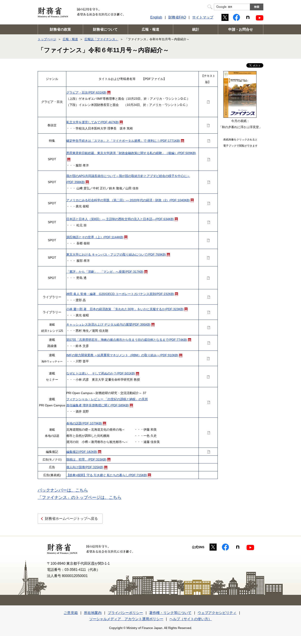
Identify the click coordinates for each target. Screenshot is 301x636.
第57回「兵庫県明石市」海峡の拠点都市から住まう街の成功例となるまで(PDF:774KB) (126, 339)
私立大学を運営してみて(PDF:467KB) (92, 122)
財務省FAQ (177, 17)
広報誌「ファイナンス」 (101, 39)
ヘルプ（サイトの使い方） (190, 619)
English (156, 17)
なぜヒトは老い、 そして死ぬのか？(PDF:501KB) (100, 373)
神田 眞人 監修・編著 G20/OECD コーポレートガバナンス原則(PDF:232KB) (120, 294)
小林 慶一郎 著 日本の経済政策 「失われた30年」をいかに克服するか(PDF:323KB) (125, 309)
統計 (195, 29)
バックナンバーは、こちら (63, 490)
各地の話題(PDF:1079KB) (84, 423)
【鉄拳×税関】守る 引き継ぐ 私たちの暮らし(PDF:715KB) (106, 475)
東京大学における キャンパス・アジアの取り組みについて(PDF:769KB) (116, 254)
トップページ (47, 39)
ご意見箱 (71, 613)
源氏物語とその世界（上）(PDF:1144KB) (94, 237)
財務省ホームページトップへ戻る (71, 518)
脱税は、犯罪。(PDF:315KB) (86, 459)
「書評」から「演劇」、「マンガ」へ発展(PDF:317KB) (104, 271)
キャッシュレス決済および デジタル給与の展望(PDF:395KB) (108, 324)
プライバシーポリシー (125, 613)
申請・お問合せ (240, 29)
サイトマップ (202, 17)
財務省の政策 (60, 29)
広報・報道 (150, 29)
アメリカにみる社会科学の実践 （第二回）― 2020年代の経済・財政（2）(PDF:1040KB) (128, 200)
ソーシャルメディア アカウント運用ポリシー (126, 619)
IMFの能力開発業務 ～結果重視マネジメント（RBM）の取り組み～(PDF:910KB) (122, 355)
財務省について (105, 29)
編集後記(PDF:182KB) (81, 451)
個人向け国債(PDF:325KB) (84, 467)
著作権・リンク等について (170, 613)
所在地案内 (93, 613)
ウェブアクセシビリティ (217, 613)
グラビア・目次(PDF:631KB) (86, 92)
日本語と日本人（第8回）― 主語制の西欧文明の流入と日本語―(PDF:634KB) (120, 219)
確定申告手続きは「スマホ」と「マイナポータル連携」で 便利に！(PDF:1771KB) (123, 140)
